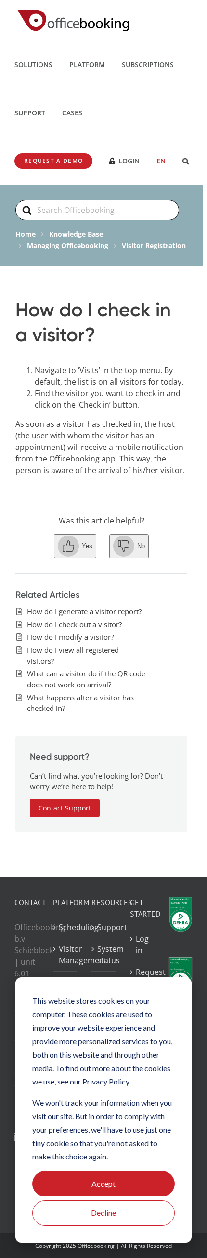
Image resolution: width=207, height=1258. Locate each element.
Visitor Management (65, 955)
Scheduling (65, 927)
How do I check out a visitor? (74, 624)
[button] (185, 161)
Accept (103, 1183)
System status (104, 955)
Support (104, 927)
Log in (142, 945)
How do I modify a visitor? (70, 637)
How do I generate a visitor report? (84, 611)
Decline (103, 1212)
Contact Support (65, 807)
